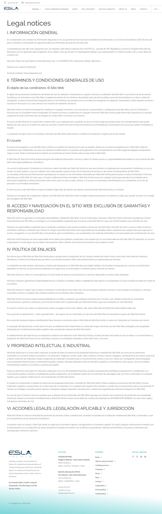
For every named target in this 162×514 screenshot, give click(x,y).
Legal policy (100, 486)
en (156, 9)
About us (123, 9)
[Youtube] (141, 457)
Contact (143, 9)
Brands (35, 9)
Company (99, 469)
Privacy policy (100, 490)
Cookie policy (100, 494)
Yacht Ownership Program (57, 9)
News (133, 9)
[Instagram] (137, 457)
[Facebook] (133, 457)
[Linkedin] (145, 457)
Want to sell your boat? (104, 461)
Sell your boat (88, 9)
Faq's (97, 477)
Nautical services (107, 9)
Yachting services (102, 465)
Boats (75, 9)
